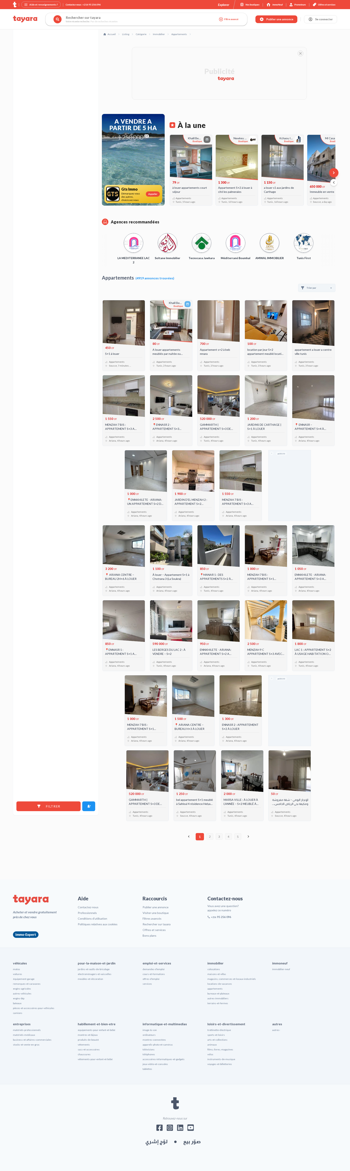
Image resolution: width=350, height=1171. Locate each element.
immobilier (215, 963)
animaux (212, 1044)
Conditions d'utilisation (92, 918)
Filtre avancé (231, 19)
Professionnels (87, 913)
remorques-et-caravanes (27, 983)
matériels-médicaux (24, 1034)
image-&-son (150, 1030)
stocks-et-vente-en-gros (26, 1044)
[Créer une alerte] (88, 806)
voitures (17, 974)
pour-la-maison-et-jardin (96, 963)
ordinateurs (149, 1034)
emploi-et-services (157, 963)
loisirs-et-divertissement (226, 1024)
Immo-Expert (25, 934)
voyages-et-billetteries (219, 1064)
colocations (213, 969)
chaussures (84, 1054)
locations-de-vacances (219, 983)
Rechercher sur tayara (157, 924)
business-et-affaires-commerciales (32, 1039)
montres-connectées (154, 1039)
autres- (276, 1030)
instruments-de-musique (221, 1059)
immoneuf (280, 963)
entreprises (22, 1024)
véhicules (20, 963)
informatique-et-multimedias (165, 1024)
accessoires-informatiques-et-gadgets (164, 1059)
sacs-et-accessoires (89, 1049)
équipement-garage (23, 978)
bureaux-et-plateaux (218, 993)
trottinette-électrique (219, 1030)
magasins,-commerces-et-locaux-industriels (231, 978)
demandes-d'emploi (153, 969)
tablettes (147, 1068)
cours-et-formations (154, 974)
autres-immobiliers (217, 998)
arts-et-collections (217, 1039)
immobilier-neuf (281, 969)
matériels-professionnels (27, 1030)
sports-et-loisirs (216, 1034)
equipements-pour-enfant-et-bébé (96, 1030)
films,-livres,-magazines (220, 1049)
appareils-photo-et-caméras (158, 1044)
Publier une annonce (156, 907)
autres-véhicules (22, 993)
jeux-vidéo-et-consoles (155, 1064)
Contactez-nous (88, 907)
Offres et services (154, 930)
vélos (210, 1054)
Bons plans (149, 935)
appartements (215, 988)
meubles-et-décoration (90, 978)
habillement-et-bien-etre (96, 1024)
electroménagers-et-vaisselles (94, 974)
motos (16, 969)
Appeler (152, 193)
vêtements (84, 1044)
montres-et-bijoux (88, 1034)
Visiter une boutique (156, 913)
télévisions (149, 1049)
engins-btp (18, 998)
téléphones (149, 1054)
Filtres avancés (152, 918)
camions (17, 1012)
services (147, 983)
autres (277, 1024)
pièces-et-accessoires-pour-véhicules (33, 1008)
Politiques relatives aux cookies (97, 924)
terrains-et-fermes (217, 1003)
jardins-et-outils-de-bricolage (94, 969)
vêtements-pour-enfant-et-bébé (95, 1059)
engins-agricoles (22, 988)
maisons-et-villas (216, 974)
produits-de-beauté (88, 1039)
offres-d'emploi (151, 978)
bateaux (17, 1003)
